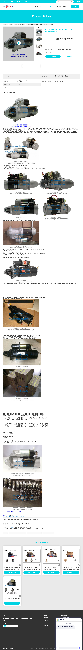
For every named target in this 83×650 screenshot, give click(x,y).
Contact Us (46, 628)
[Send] (80, 648)
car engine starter (48, 532)
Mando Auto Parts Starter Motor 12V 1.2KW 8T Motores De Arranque (51, 568)
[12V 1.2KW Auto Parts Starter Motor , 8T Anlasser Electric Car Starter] (12, 586)
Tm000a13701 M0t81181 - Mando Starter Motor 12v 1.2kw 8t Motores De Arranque (71, 568)
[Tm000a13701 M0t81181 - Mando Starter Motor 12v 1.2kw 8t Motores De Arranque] (71, 556)
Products (11, 24)
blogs (53, 6)
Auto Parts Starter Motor (20, 24)
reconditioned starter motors (17, 532)
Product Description (31, 66)
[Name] (72, 1)
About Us (45, 617)
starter (12, 527)
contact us (65, 6)
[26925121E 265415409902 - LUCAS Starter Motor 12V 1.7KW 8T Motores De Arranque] (32, 556)
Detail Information (12, 66)
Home (36, 6)
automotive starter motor (34, 532)
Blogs (44, 622)
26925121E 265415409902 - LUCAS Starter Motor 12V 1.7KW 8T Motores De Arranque (31, 568)
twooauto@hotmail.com (11, 625)
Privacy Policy (6, 648)
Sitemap (11, 648)
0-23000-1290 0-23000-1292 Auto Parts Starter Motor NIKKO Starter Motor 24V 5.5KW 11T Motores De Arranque (12, 568)
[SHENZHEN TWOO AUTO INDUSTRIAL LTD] (10, 6)
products (48, 6)
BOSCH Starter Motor (19, 95)
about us (42, 6)
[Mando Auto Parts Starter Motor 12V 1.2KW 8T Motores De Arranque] (51, 556)
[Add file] (57, 648)
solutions (59, 6)
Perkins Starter (17, 220)
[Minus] (80, 619)
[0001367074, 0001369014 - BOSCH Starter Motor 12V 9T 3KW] (18, 44)
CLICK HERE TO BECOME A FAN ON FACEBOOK (13, 516)
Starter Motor (13, 338)
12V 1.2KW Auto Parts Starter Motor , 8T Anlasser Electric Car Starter (12, 599)
